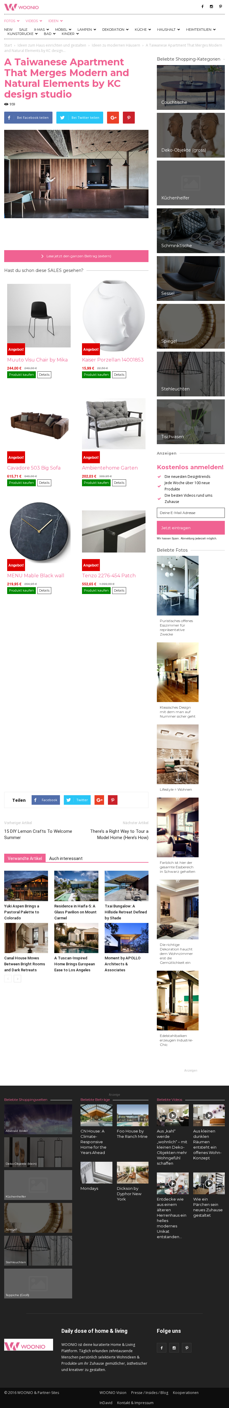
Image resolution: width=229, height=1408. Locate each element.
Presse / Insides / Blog (149, 1392)
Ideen (53, 21)
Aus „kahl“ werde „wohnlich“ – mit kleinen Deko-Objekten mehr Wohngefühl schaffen (172, 1147)
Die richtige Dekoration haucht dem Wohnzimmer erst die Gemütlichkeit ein (176, 953)
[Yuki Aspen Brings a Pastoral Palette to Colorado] (26, 886)
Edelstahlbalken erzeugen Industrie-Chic (176, 1040)
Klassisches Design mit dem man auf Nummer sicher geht (178, 711)
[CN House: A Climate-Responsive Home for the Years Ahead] (96, 1115)
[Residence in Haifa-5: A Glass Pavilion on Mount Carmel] (76, 886)
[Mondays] (96, 1173)
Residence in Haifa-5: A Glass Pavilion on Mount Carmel (75, 912)
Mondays (89, 1188)
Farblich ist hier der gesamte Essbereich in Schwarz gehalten (177, 867)
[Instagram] (211, 6)
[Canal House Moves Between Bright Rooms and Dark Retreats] (26, 938)
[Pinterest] (220, 6)
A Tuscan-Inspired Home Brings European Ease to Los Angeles (74, 964)
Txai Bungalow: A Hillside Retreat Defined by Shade (126, 912)
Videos (32, 21)
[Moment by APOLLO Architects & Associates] (126, 938)
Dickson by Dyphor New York (129, 1193)
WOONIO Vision (113, 1392)
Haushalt (166, 29)
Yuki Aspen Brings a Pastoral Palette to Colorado (21, 912)
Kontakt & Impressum (135, 1402)
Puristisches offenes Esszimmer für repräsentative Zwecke (176, 627)
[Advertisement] (76, 235)
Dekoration (113, 29)
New (8, 29)
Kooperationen (186, 1392)
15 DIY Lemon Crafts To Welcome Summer (38, 834)
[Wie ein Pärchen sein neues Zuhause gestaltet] (209, 1183)
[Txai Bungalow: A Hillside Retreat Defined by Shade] (126, 886)
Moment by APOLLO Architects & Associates (122, 964)
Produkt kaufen (21, 375)
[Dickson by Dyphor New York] (133, 1173)
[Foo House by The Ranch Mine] (133, 1115)
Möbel (61, 29)
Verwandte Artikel (25, 858)
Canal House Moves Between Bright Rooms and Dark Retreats (24, 964)
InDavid (106, 1402)
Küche (141, 29)
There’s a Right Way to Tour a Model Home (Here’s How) (119, 834)
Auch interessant (66, 858)
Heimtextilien (198, 29)
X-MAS (39, 29)
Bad (47, 34)
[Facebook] (202, 6)
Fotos (9, 21)
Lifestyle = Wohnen (176, 789)
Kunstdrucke (20, 34)
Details (44, 375)
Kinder (68, 34)
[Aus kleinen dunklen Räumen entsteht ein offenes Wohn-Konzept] (209, 1115)
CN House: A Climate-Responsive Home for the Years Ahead (93, 1142)
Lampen (85, 29)
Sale (23, 29)
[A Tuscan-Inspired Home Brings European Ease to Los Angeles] (76, 938)
